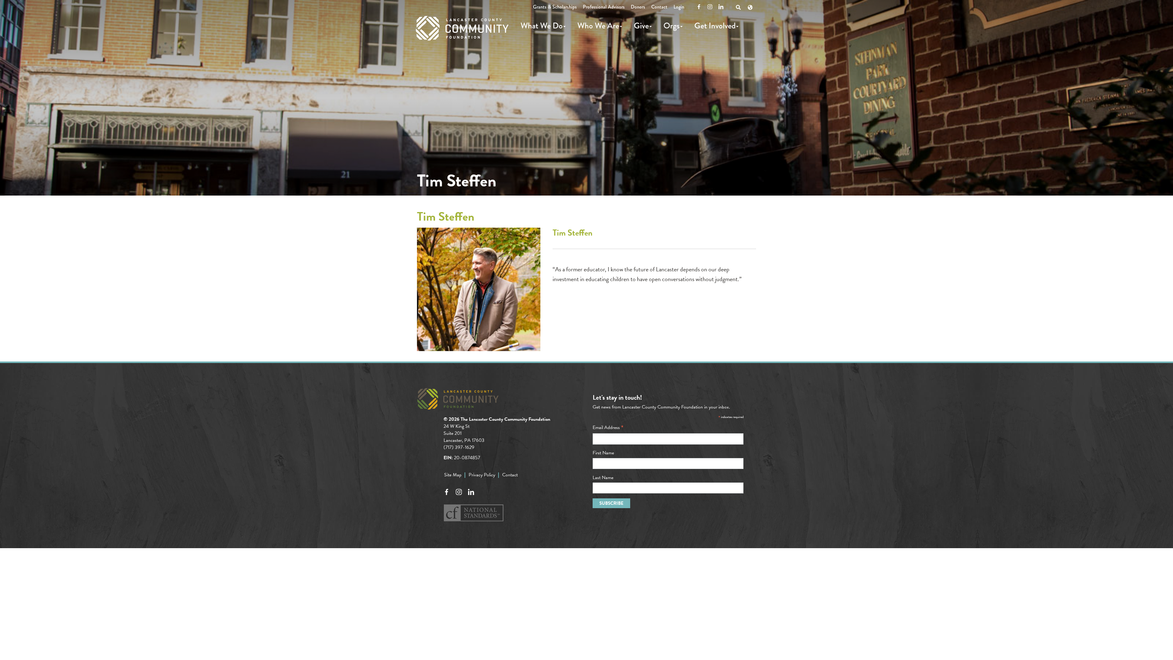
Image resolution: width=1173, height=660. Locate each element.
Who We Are (598, 26)
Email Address (608, 427)
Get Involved (715, 26)
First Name (603, 453)
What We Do (542, 26)
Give (641, 26)
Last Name (603, 477)
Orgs (671, 26)
